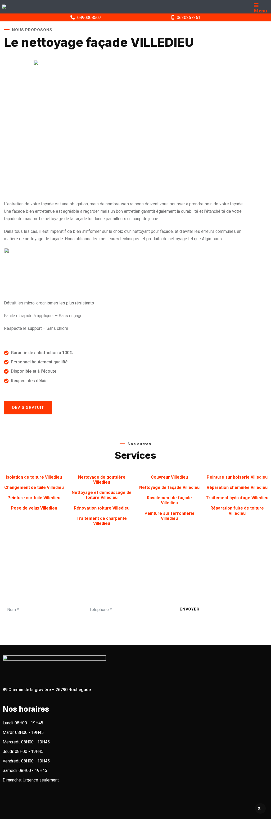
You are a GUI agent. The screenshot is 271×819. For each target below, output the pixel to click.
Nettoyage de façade (169, 487)
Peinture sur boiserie (237, 477)
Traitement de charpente (101, 521)
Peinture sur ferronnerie (169, 516)
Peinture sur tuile (33, 497)
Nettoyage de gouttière (101, 480)
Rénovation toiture (101, 508)
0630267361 (189, 17)
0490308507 (89, 17)
